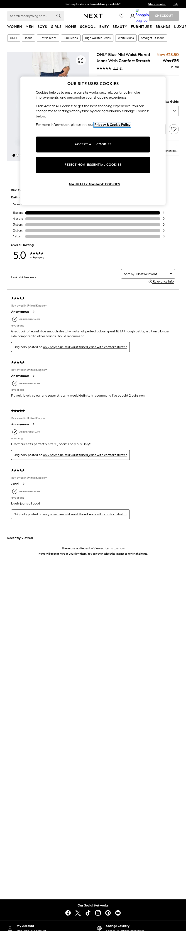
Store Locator (157, 4)
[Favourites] (122, 16)
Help (175, 4)
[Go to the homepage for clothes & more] (93, 16)
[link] (132, 16)
